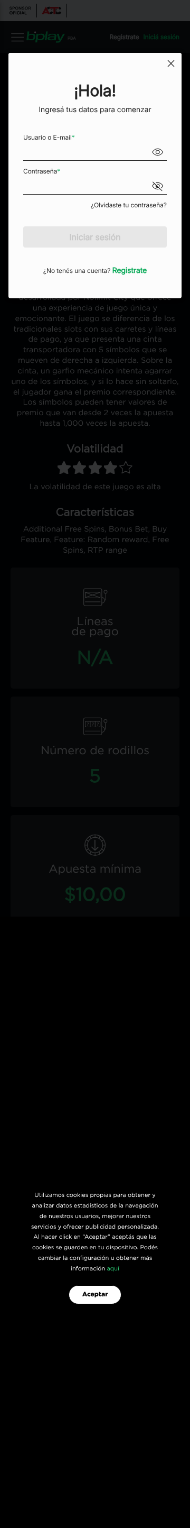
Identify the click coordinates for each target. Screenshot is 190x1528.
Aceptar (95, 1295)
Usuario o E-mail (49, 137)
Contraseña (41, 171)
